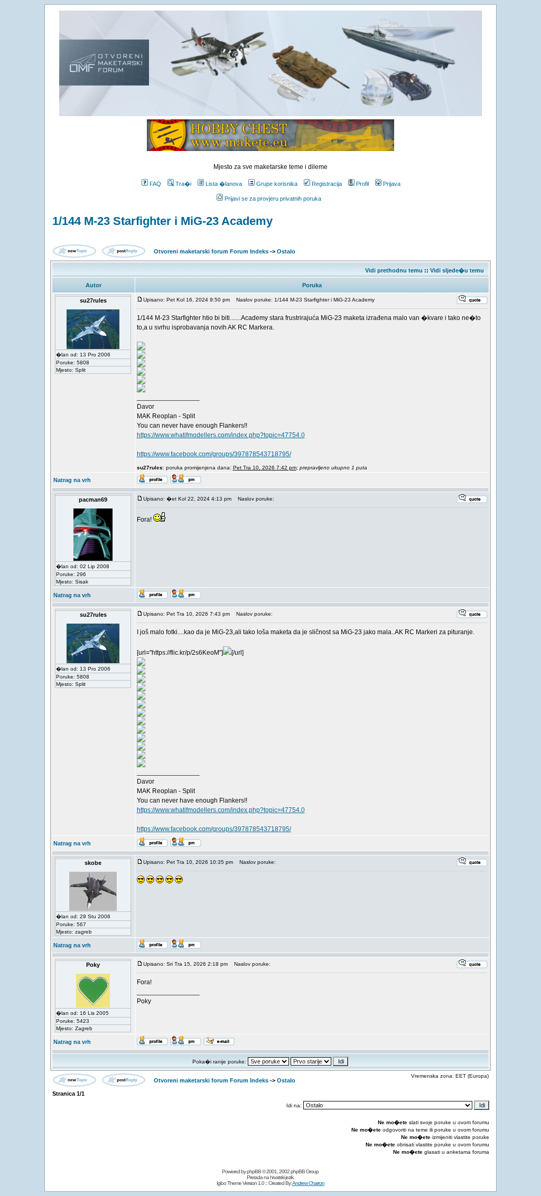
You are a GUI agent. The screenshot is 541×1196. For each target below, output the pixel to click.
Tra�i (183, 184)
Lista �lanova (224, 184)
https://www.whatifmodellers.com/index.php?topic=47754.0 (221, 435)
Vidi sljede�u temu (457, 270)
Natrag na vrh (72, 480)
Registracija (327, 184)
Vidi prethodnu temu (394, 270)
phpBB (254, 1171)
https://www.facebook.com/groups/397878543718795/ (214, 454)
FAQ (155, 184)
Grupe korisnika (276, 184)
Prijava (391, 184)
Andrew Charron (308, 1183)
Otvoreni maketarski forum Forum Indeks (211, 251)
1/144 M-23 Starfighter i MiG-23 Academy (162, 221)
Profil (362, 184)
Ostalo (286, 251)
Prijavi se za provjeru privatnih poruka (273, 198)
